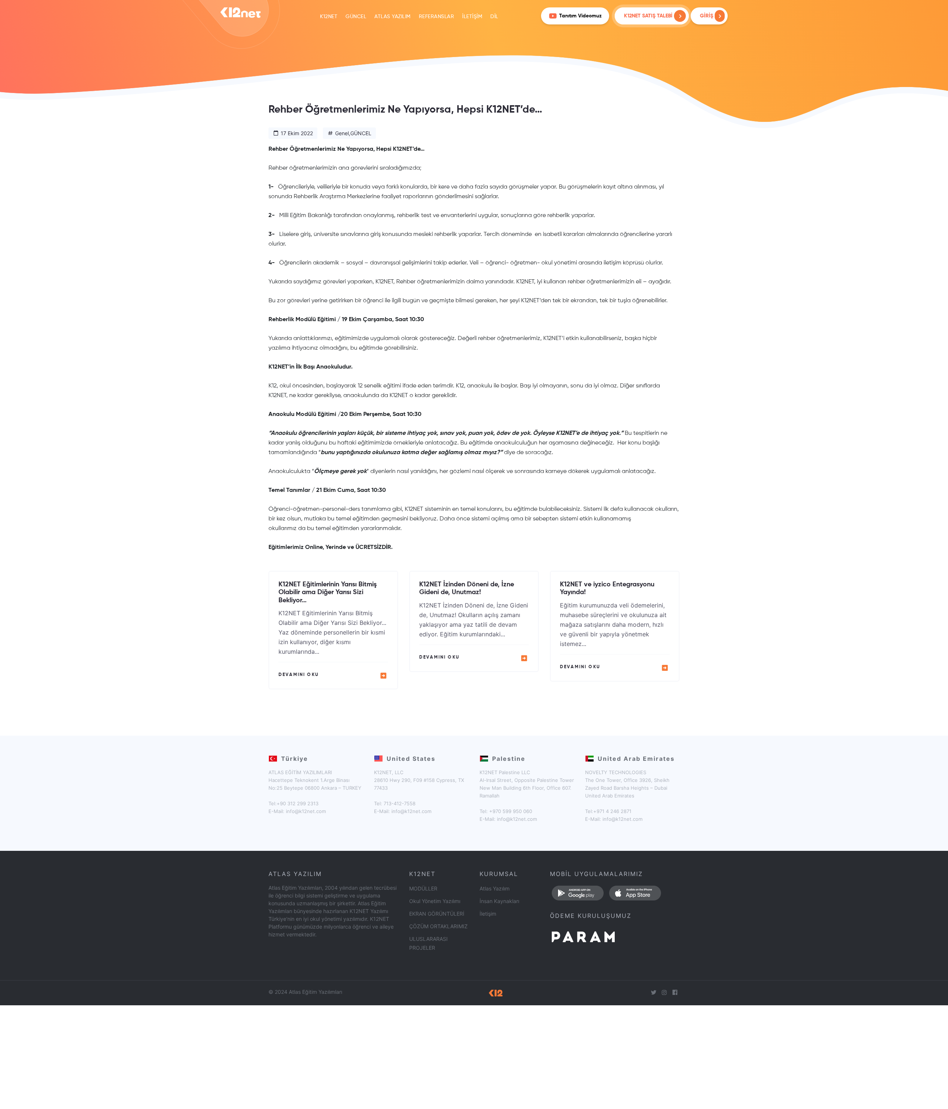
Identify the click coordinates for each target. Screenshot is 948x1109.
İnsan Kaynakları (499, 901)
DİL (494, 16)
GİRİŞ (707, 16)
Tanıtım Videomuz (580, 16)
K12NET (328, 16)
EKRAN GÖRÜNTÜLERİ (436, 913)
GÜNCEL (356, 16)
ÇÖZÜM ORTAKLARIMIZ (438, 926)
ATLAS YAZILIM (392, 16)
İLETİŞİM (472, 16)
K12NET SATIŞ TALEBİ (648, 16)
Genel (342, 133)
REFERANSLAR (436, 16)
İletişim (488, 913)
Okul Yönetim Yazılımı (434, 901)
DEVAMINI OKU (298, 675)
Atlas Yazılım (495, 888)
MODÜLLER (423, 888)
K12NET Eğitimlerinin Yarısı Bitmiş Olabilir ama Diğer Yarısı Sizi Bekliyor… (327, 592)
